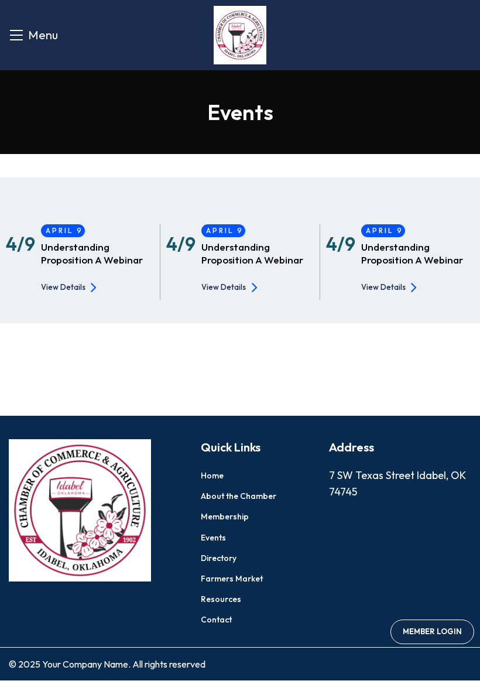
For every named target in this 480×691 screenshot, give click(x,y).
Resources (221, 599)
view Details (63, 287)
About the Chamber (238, 496)
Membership (225, 516)
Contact (216, 619)
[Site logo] (240, 33)
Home (212, 475)
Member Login (432, 631)
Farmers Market (232, 578)
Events (213, 537)
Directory (218, 558)
